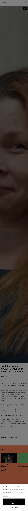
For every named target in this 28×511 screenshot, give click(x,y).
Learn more (5, 495)
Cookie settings (14, 507)
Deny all (14, 503)
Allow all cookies (14, 500)
